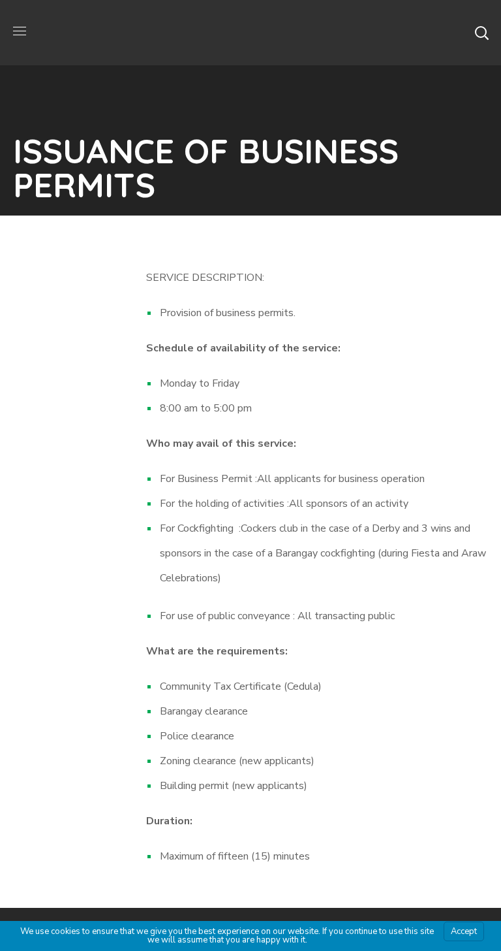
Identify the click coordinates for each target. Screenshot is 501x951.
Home (156, 228)
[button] (481, 32)
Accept (464, 931)
